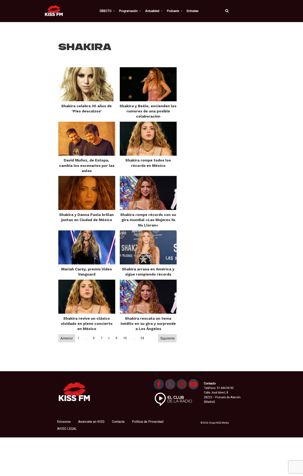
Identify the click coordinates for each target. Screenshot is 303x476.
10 (125, 338)
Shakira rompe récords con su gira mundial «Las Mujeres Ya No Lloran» (148, 219)
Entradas (192, 11)
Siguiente (167, 338)
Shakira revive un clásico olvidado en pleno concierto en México (87, 323)
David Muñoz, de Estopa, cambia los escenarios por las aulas (86, 165)
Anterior (66, 338)
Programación (128, 11)
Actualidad (152, 11)
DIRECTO (106, 11)
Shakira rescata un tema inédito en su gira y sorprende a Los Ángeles (148, 323)
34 (142, 338)
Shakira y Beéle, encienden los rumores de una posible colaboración (148, 111)
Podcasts (173, 11)
